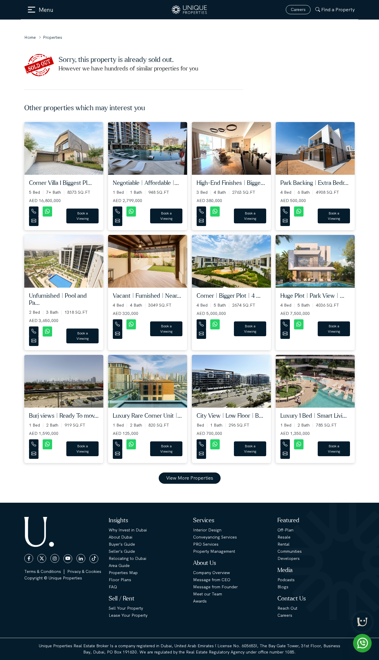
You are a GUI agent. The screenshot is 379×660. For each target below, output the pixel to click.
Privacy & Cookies (84, 571)
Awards (200, 601)
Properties (52, 37)
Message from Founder (215, 586)
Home (30, 37)
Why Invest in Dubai (128, 530)
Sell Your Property (126, 608)
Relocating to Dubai (127, 558)
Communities (289, 551)
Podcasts (286, 579)
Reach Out (287, 608)
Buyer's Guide (122, 544)
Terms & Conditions (42, 571)
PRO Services (206, 544)
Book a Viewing (82, 216)
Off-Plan (285, 530)
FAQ (113, 586)
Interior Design (207, 530)
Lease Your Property (128, 615)
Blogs (282, 586)
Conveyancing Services (215, 537)
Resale (283, 537)
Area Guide (119, 565)
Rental (283, 544)
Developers (288, 558)
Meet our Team (207, 594)
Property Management (214, 551)
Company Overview (211, 572)
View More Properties (189, 478)
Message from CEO (211, 579)
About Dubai (120, 537)
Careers (298, 9)
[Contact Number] (34, 210)
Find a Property (338, 10)
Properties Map (123, 572)
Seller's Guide (122, 551)
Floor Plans (120, 579)
